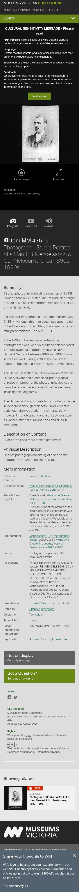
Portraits (34, 603)
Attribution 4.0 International (36, 752)
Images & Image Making (43, 486)
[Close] (74, 856)
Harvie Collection (39, 476)
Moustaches (59, 639)
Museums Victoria (33, 3)
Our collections (17, 10)
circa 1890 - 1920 (52, 547)
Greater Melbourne (40, 543)
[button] (39, 19)
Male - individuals (51, 603)
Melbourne (53, 495)
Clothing (46, 639)
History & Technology (42, 609)
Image (33, 620)
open (28, 735)
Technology (36, 614)
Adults (67, 603)
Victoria (48, 499)
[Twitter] (15, 698)
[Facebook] (9, 698)
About (53, 10)
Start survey (15, 886)
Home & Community (52, 489)
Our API (38, 10)
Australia (59, 499)
